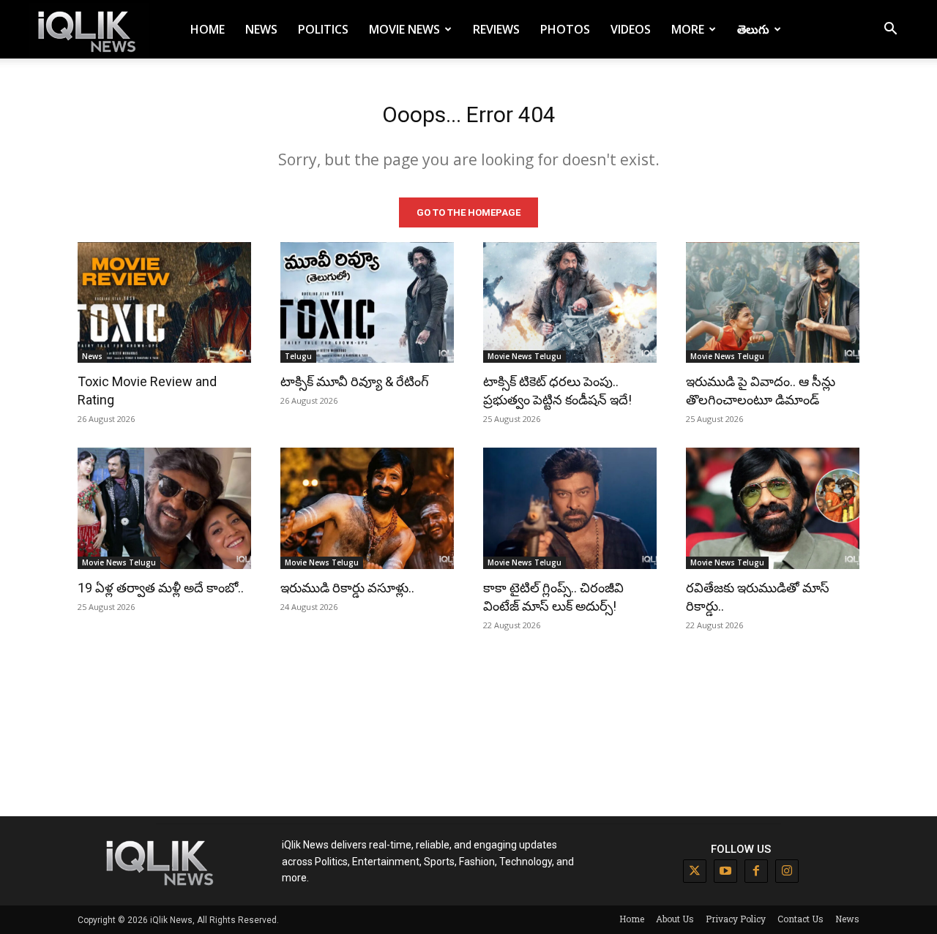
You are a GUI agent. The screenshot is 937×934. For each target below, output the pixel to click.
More (687, 29)
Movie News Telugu (524, 356)
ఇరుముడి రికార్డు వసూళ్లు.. (347, 587)
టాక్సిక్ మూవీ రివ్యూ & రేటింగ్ (354, 381)
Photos (565, 29)
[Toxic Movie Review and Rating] (164, 303)
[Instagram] (787, 871)
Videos (631, 29)
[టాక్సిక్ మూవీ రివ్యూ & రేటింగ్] (367, 303)
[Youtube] (725, 871)
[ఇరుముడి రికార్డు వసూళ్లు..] (367, 508)
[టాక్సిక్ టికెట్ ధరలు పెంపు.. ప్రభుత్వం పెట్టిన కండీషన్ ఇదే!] (570, 303)
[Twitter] (694, 871)
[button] (890, 30)
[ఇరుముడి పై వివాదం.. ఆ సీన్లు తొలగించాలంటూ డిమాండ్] (772, 303)
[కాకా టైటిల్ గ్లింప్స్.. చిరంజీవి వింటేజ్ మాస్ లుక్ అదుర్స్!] (570, 508)
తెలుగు (753, 29)
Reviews (496, 29)
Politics (323, 29)
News (261, 29)
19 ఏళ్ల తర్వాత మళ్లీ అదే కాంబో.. (161, 587)
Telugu (298, 356)
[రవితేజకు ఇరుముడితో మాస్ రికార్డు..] (772, 508)
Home (207, 29)
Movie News (404, 29)
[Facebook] (756, 871)
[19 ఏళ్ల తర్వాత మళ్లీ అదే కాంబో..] (164, 508)
